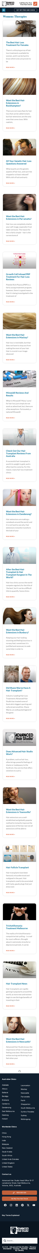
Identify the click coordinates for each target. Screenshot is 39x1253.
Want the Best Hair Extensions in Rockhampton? (15, 103)
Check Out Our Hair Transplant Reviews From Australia (18, 453)
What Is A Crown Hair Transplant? (16, 1211)
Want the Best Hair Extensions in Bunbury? (17, 631)
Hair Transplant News (16, 983)
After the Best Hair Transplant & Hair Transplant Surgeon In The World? (19, 573)
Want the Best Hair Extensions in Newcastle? (18, 1040)
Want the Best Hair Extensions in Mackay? (17, 336)
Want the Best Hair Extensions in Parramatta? (19, 217)
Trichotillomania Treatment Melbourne (17, 927)
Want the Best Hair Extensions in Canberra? (18, 1156)
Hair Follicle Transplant (17, 867)
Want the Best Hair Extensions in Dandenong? (19, 512)
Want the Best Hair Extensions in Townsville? (18, 810)
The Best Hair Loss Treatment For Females (17, 43)
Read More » (10, 67)
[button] (3, 10)
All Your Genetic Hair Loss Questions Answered (18, 162)
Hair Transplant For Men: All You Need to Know (18, 1098)
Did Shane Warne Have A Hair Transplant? (18, 689)
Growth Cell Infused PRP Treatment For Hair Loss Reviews (18, 277)
